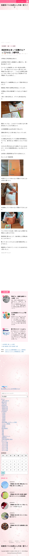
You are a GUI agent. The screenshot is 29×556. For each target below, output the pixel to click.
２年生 (3, 414)
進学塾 (3, 427)
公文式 (3, 425)
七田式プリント (6, 436)
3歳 (3, 430)
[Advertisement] (14, 25)
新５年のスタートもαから (18, 329)
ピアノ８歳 (5, 450)
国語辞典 (6, 346)
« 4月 (2, 475)
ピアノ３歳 (5, 442)
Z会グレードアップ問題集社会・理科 (14, 351)
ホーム (3, 399)
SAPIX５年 (5, 408)
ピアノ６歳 (5, 447)
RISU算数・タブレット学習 (9, 422)
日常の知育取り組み (7, 439)
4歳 (3, 431)
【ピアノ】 (4, 440)
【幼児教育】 (4, 428)
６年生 (3, 420)
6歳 (8, 344)
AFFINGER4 (19, 553)
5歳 (3, 433)
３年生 (3, 416)
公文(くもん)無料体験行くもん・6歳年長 (15, 349)
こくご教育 (12, 344)
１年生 (3, 413)
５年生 (3, 419)
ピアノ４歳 (5, 444)
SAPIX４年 (5, 406)
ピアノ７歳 (5, 448)
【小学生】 (4, 411)
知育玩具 (4, 437)
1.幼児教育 (4, 344)
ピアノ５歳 (5, 445)
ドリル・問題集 (6, 423)
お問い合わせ (5, 400)
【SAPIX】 (4, 405)
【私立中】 (4, 402)
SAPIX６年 (5, 410)
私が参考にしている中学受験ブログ (10, 388)
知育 (17, 346)
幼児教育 (13, 346)
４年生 (3, 417)
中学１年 (4, 403)
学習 (10, 346)
